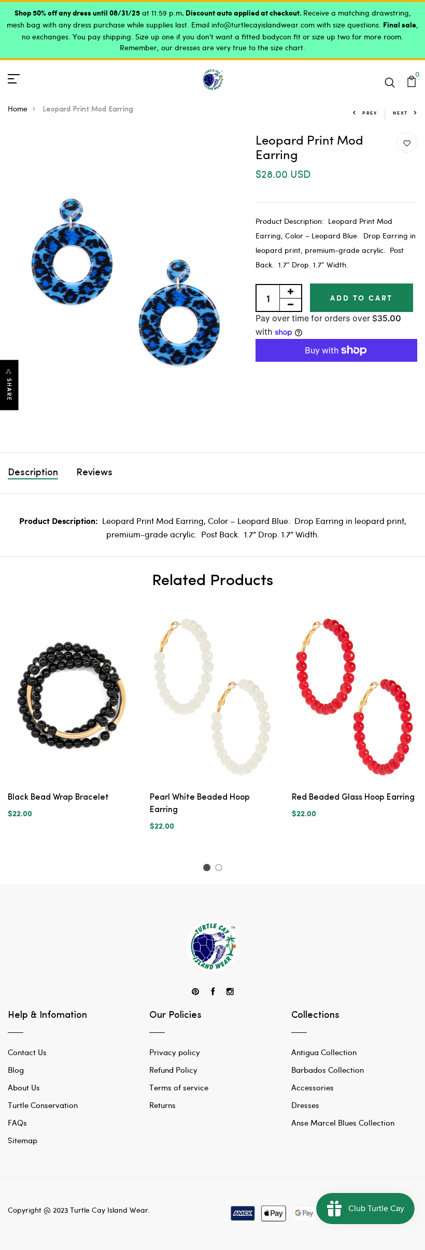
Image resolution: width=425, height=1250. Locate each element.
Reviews (94, 473)
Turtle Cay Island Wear (109, 1210)
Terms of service (178, 1087)
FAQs (17, 1122)
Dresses (305, 1105)
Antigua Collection (324, 1052)
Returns (162, 1105)
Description (33, 473)
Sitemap (22, 1140)
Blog (16, 1069)
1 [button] (208, 869)
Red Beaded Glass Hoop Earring (353, 797)
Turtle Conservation (43, 1105)
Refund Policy (173, 1069)
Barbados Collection (327, 1069)
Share (9, 389)
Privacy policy (174, 1052)
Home (17, 108)
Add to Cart (361, 297)
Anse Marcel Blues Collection (342, 1122)
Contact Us (27, 1052)
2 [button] (220, 869)
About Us (24, 1087)
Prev (369, 112)
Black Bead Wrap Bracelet (58, 797)
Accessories (312, 1087)
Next (400, 112)
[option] (71, 723)
